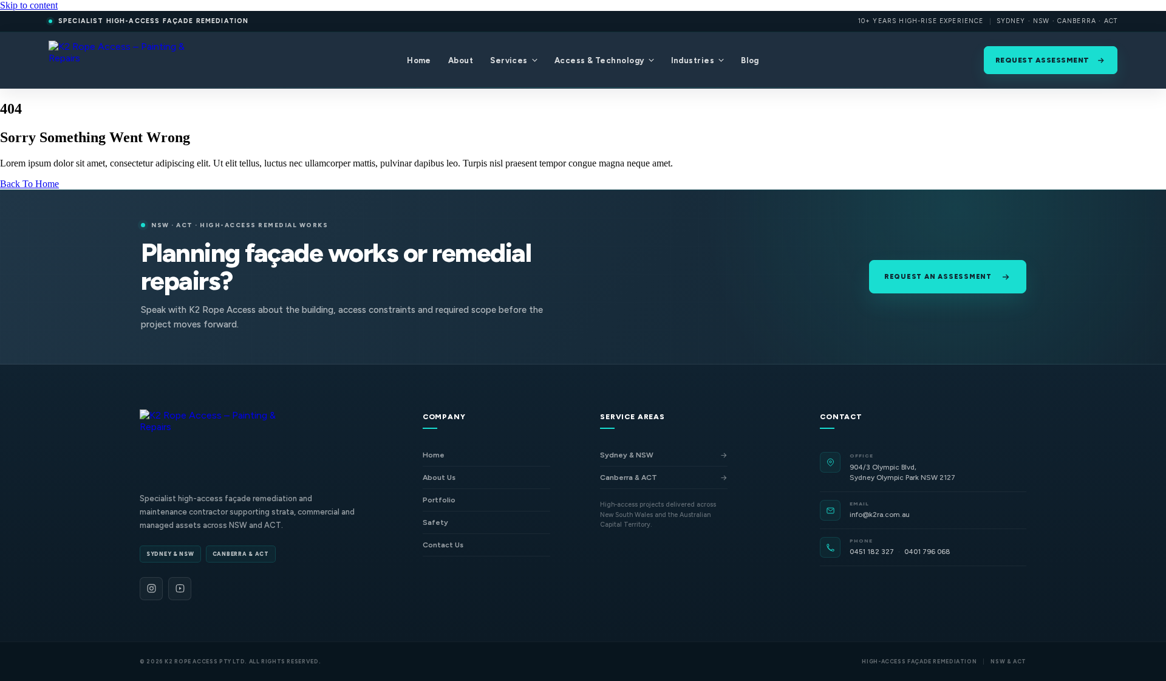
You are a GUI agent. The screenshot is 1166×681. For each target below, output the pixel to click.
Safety (435, 522)
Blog (750, 60)
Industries (693, 60)
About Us (439, 477)
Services (509, 60)
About (460, 60)
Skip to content (29, 5)
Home (419, 60)
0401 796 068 (927, 551)
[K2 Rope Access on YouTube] (179, 588)
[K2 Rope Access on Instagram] (151, 588)
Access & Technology (599, 60)
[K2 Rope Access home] (121, 60)
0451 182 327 (872, 551)
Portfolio (439, 500)
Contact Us (443, 545)
